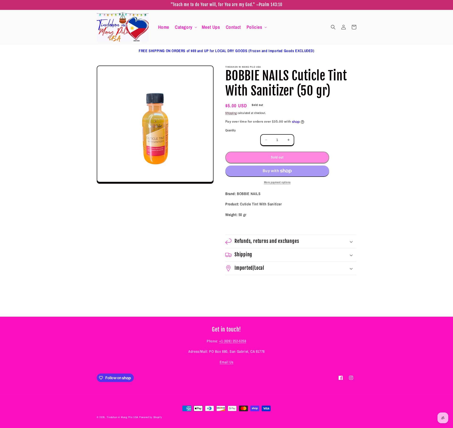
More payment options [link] (277, 182)
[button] (185, 27)
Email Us (227, 362)
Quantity (230, 130)
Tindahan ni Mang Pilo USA (122, 417)
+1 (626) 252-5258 (232, 341)
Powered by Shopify (150, 417)
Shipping (231, 113)
